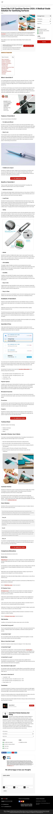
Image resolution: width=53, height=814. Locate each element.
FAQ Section (4, 72)
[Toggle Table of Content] (13, 57)
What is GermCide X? (5, 59)
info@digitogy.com (6, 804)
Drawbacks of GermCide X (6, 63)
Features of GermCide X (6, 60)
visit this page (29, 649)
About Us (26, 805)
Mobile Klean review (8, 585)
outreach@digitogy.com (7, 806)
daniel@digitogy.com (10, 765)
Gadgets (4, 6)
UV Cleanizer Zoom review (10, 616)
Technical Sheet (5, 65)
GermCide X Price (5, 64)
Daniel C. (9, 756)
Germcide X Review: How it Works (8, 67)
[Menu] (2, 2)
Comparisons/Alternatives (6, 71)
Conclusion (4, 73)
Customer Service (5, 68)
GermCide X (3, 33)
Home (2, 6)
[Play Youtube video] (18, 104)
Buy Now (31, 705)
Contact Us (30, 805)
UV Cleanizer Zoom (5, 590)
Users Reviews (4, 69)
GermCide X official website (24, 369)
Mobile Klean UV (4, 559)
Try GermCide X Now (19, 178)
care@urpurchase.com (12, 499)
